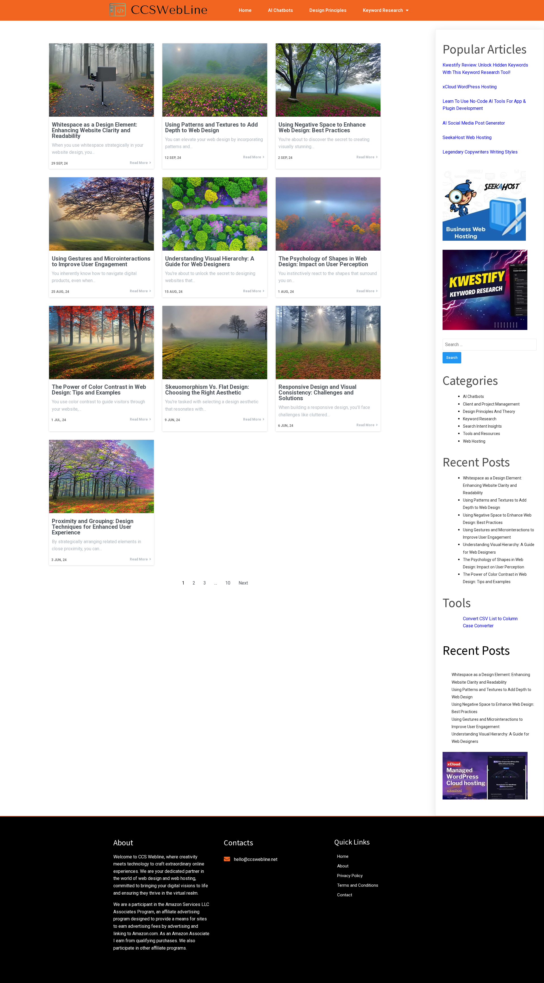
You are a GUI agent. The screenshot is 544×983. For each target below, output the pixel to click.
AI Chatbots (473, 396)
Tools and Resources (481, 433)
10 (227, 583)
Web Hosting (474, 441)
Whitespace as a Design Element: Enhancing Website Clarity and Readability (492, 485)
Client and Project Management (491, 404)
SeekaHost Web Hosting (467, 137)
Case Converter (478, 625)
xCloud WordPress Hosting (470, 86)
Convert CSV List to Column (490, 618)
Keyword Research (479, 419)
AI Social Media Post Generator (474, 123)
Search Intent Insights (482, 426)
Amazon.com (145, 933)
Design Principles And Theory (489, 411)
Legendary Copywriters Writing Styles (480, 152)
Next (243, 583)
